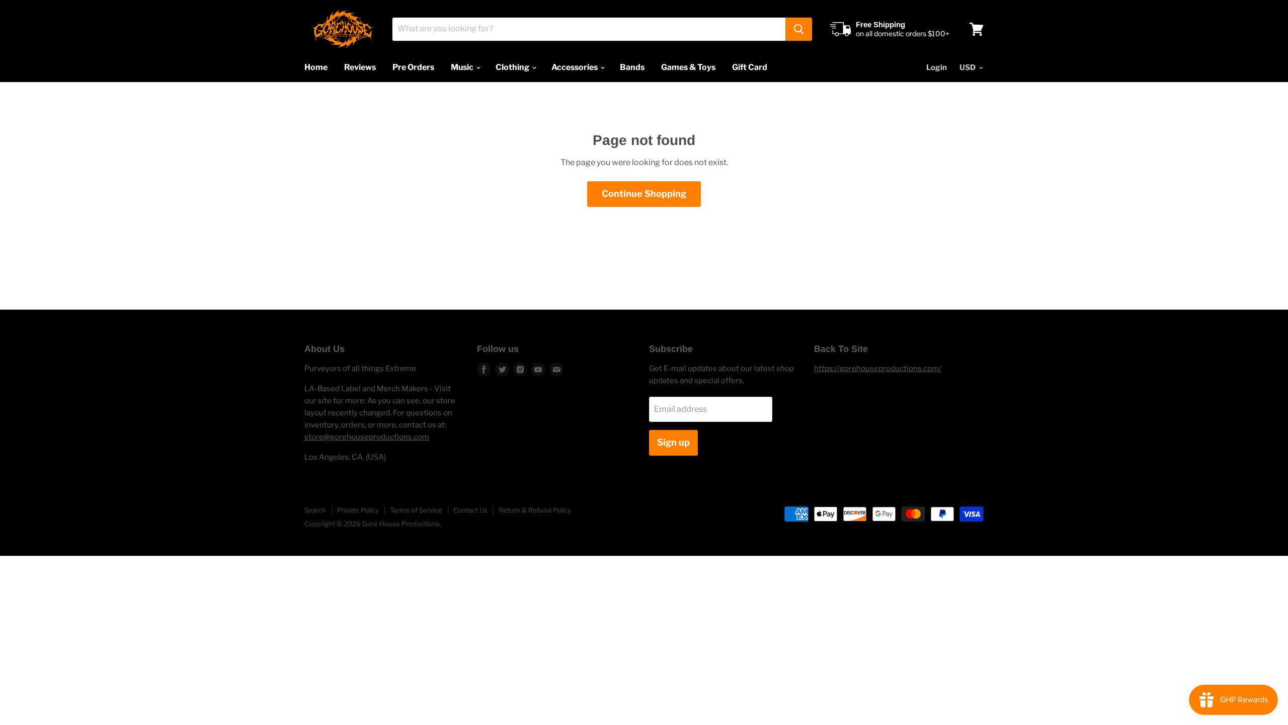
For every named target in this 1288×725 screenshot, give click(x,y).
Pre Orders (413, 67)
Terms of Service (416, 510)
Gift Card (749, 67)
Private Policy (358, 510)
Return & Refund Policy (535, 510)
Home (316, 67)
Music (463, 67)
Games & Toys (688, 67)
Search (315, 510)
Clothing (513, 67)
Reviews (360, 67)
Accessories (575, 67)
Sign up (673, 442)
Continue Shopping (644, 193)
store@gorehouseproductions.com (366, 437)
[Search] (798, 29)
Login (936, 67)
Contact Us (470, 510)
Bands (632, 67)
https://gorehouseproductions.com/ (877, 368)
